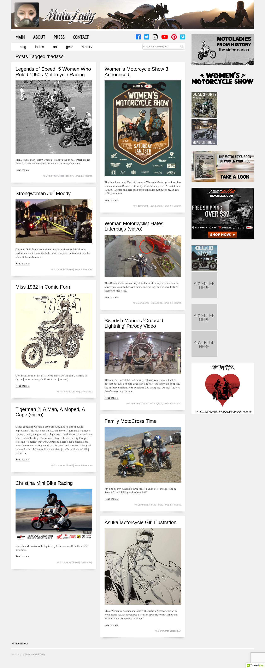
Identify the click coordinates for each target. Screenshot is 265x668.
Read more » (23, 170)
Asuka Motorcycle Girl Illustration (140, 522)
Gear (69, 47)
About (39, 37)
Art (55, 47)
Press (59, 37)
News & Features (83, 175)
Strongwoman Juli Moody (43, 193)
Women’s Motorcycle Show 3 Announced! (136, 71)
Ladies (39, 47)
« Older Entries (19, 643)
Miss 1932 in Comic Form (43, 287)
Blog (23, 47)
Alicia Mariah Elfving (35, 654)
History (87, 47)
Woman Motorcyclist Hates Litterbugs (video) (134, 226)
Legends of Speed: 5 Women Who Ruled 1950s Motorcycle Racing (53, 71)
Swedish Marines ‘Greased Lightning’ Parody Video (134, 323)
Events (158, 206)
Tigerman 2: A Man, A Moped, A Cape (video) (50, 411)
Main (20, 37)
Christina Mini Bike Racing (44, 483)
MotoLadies (156, 303)
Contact (81, 37)
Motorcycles (156, 403)
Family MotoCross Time (131, 421)
